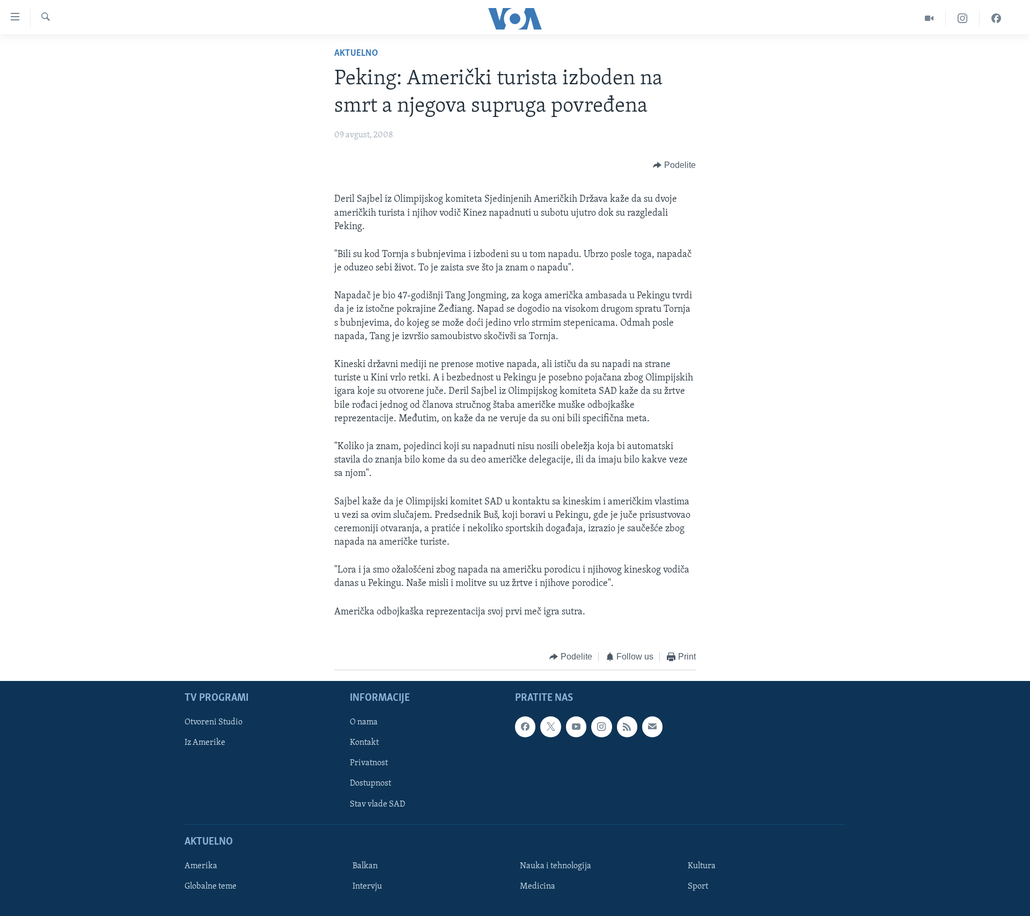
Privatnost (369, 763)
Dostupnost (370, 784)
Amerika (201, 866)
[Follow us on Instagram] (601, 727)
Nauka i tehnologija (555, 866)
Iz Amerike (205, 743)
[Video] (929, 18)
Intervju (367, 886)
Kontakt (364, 743)
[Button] (674, 165)
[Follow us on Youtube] (576, 727)
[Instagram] (963, 18)
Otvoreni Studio (213, 723)
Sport (698, 886)
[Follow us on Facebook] (525, 727)
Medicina (537, 886)
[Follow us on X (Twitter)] (550, 727)
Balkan (365, 866)
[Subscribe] (652, 727)
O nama (364, 723)
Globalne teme (211, 886)
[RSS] (627, 727)
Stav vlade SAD (377, 804)
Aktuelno (356, 53)
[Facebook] (996, 18)
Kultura (702, 866)
